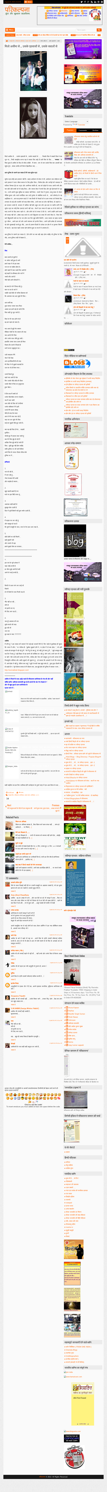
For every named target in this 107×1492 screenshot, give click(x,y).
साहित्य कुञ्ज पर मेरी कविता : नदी (76, 789)
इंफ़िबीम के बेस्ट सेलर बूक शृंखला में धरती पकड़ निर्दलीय (83, 378)
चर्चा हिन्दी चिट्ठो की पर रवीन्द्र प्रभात (78, 741)
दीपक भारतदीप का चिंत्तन (73, 1212)
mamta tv (69, 1227)
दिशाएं (67, 1236)
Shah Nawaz (73, 1017)
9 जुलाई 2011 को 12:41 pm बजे (55, 950)
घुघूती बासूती (69, 1230)
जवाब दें (13, 891)
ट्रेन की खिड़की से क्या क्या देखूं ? (83, 307)
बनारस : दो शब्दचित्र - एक (74, 792)
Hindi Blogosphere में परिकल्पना (77, 799)
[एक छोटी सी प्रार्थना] (83, 247)
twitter (81, 2)
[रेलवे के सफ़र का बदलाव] (68, 284)
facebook (85, 2)
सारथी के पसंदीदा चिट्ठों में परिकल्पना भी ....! (80, 802)
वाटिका (68, 1162)
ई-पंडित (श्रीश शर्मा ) (72, 1359)
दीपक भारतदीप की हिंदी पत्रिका (75, 1218)
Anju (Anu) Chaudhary (20, 895)
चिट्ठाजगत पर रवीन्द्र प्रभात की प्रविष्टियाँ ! (79, 786)
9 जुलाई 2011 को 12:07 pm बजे (55, 935)
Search (99, 29)
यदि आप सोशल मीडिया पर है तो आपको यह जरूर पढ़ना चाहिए (36, 35)
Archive (95, 130)
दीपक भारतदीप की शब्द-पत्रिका (75, 1215)
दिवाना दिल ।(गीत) (79, 295)
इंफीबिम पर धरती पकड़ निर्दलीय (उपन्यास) (78, 381)
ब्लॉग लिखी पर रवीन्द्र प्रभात (75, 775)
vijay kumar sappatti (76, 1045)
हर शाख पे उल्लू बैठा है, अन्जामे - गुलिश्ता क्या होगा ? (82, 710)
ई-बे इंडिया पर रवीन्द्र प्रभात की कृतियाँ (78, 384)
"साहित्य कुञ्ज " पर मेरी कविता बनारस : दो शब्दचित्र (82, 795)
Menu (29, 2)
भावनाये (68, 1200)
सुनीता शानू (72, 1039)
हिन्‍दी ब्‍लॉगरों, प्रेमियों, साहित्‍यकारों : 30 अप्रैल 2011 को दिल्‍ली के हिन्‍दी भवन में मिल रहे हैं (88, 173)
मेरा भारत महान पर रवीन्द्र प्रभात (76, 748)
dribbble (98, 2)
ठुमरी (67, 1233)
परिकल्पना (63, 11)
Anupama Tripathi (18, 996)
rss (91, 2)
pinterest (102, 2)
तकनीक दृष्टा (70, 1353)
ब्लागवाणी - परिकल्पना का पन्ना (75, 738)
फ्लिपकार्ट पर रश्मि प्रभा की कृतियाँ (76, 396)
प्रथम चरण (27, 795)
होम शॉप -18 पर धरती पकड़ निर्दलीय (77, 410)
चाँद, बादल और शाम (72, 1221)
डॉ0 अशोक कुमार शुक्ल (76, 1026)
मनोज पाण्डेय (15, 910)
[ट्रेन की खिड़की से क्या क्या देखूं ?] (68, 310)
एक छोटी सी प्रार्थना (70, 260)
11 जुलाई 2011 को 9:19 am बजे (55, 1008)
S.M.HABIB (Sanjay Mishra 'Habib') (25, 1008)
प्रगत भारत (69, 1206)
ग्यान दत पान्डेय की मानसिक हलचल (77, 1190)
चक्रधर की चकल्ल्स (72, 1184)
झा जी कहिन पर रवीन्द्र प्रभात (75, 745)
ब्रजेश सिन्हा (15, 983)
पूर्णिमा (12, 973)
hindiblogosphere (72, 1356)
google (88, 2)
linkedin (95, 2)
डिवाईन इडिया (70, 1197)
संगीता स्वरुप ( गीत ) (17, 951)
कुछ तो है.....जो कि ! (72, 1178)
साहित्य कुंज (69, 1168)
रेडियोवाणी (69, 1181)
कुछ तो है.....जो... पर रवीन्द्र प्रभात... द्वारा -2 (80, 765)
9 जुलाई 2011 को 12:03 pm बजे (55, 909)
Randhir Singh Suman (77, 1014)
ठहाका (68, 1152)
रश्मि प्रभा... (21, 792)
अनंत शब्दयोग (70, 1209)
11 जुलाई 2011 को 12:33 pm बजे (55, 1020)
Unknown (72, 1020)
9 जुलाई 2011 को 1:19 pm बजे (56, 972)
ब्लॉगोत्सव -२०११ (35, 795)
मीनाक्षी (13, 1044)
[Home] (6, 41)
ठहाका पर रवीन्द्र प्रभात (73, 768)
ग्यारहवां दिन (11, 795)
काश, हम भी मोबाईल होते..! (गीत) (83, 269)
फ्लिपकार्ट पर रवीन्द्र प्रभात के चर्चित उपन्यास (80, 393)
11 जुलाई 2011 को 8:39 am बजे (55, 995)
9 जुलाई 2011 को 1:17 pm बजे (56, 962)
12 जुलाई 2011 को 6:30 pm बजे (55, 1043)
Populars (70, 130)
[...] (30, 827)
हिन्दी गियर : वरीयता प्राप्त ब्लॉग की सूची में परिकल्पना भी (83, 754)
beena (71, 1042)
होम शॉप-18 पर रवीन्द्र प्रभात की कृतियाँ (78, 413)
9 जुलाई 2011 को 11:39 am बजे (55, 894)
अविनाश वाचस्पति (74, 1023)
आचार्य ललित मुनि (16, 882)
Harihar (71, 1011)
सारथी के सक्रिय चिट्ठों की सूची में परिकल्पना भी (81, 771)
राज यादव (69, 1194)
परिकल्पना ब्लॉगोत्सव (19, 795)
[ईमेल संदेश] (7, 799)
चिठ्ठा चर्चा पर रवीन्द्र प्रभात (74, 751)
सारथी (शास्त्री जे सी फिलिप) (75, 1362)
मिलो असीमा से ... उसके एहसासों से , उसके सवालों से (31, 46)
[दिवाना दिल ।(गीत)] (68, 298)
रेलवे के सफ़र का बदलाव (81, 281)
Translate (81, 125)
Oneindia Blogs (71, 1350)
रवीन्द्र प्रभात (73, 1033)
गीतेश (12, 963)
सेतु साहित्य (69, 1165)
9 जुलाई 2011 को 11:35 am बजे (55, 882)
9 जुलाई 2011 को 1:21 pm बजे (56, 983)
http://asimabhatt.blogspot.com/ (17, 670)
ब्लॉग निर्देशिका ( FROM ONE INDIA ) (78, 1347)
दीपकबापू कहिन (70, 1224)
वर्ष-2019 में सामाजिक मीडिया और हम (68, 35)
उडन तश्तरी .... (71, 1187)
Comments (83, 130)
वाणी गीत (13, 935)
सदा (12, 1021)
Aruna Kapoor (74, 1008)
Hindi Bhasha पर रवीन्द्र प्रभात (76, 778)
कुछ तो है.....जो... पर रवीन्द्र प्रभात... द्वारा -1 (80, 762)
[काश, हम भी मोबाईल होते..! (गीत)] (68, 272)
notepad (69, 1203)
